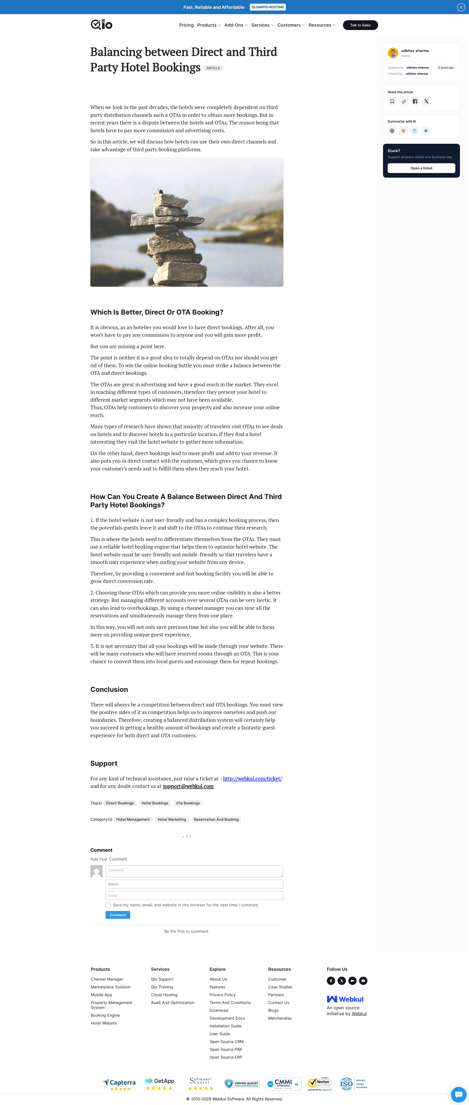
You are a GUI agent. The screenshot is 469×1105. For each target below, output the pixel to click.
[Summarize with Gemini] (425, 130)
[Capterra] (118, 1084)
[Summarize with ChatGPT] (392, 130)
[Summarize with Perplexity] (414, 130)
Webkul (359, 1013)
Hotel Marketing (172, 819)
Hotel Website (104, 1023)
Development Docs (227, 1018)
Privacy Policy (223, 994)
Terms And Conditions (230, 1002)
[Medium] (352, 981)
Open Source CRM (227, 1041)
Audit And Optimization (172, 1002)
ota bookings (188, 803)
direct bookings (120, 803)
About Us (218, 979)
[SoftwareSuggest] (201, 1084)
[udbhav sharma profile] (393, 53)
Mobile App (101, 994)
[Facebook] (331, 981)
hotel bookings (155, 803)
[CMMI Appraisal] (283, 1084)
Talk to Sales (360, 25)
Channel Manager (107, 979)
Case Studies (280, 986)
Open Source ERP (226, 1057)
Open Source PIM (226, 1049)
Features (217, 986)
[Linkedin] (363, 981)
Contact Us (278, 1002)
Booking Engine (105, 1015)
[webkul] (345, 999)
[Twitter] (342, 981)
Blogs (273, 1010)
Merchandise (280, 1018)
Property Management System (111, 1005)
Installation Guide (226, 1025)
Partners (276, 994)
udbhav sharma (417, 67)
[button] (392, 101)
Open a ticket (421, 168)
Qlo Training (162, 986)
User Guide (220, 1033)
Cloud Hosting (164, 994)
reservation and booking (216, 819)
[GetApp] (160, 1084)
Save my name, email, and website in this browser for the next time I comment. (186, 904)
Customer (277, 979)
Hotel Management (133, 819)
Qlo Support (162, 979)
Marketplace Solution (110, 986)
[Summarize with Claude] (403, 130)
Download (219, 1010)
